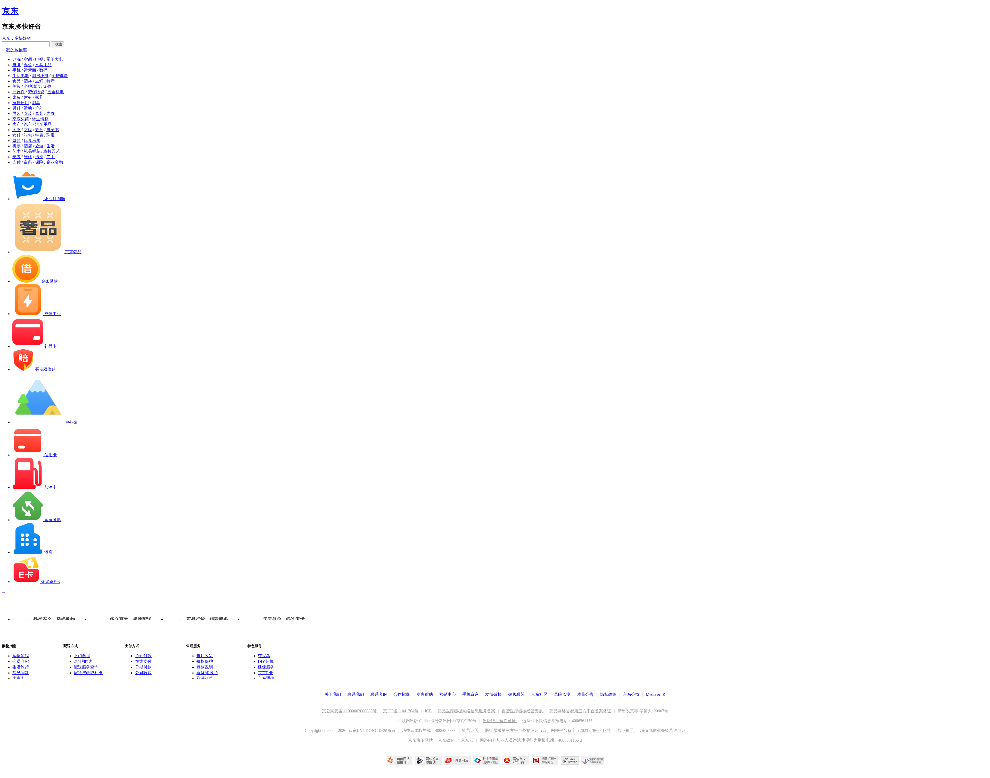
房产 (16, 124)
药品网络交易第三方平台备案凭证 (580, 711)
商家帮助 (424, 694)
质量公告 (585, 694)
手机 (16, 70)
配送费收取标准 (88, 673)
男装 (16, 113)
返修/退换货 (207, 673)
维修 (28, 157)
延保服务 (266, 667)
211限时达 (83, 661)
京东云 (467, 740)
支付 (16, 162)
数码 (43, 70)
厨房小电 (40, 75)
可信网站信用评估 (399, 760)
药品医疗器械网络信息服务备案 (467, 711)
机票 (16, 146)
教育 (39, 130)
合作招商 (401, 694)
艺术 (16, 151)
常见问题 (20, 673)
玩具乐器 (32, 140)
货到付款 (143, 656)
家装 (16, 97)
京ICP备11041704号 (401, 711)
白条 (28, 162)
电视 (39, 59)
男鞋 (16, 108)
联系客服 (378, 694)
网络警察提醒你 (428, 760)
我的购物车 (16, 50)
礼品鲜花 (32, 151)
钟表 (39, 135)
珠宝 (50, 135)
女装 (28, 113)
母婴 (16, 140)
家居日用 (20, 102)
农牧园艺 (51, 151)
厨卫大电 (54, 59)
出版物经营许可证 (500, 720)
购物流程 (20, 656)
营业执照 (626, 730)
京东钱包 (447, 740)
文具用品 (43, 65)
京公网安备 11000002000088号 (350, 711)
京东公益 (631, 694)
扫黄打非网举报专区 (545, 760)
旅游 (39, 146)
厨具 (36, 102)
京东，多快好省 (16, 38)
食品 (16, 81)
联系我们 (356, 694)
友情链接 (493, 694)
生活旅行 (20, 667)
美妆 (16, 86)
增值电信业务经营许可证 (663, 730)
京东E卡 (265, 673)
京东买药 (20, 119)
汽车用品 (43, 124)
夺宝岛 (264, 656)
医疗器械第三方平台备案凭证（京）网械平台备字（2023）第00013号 (548, 730)
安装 (16, 157)
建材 (28, 97)
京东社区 (539, 694)
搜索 (57, 44)
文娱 (28, 130)
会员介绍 (20, 661)
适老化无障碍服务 (570, 760)
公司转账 (143, 673)
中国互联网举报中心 (486, 760)
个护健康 (60, 75)
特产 (50, 81)
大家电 (18, 678)
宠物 (47, 86)
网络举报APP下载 (515, 760)
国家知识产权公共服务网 (592, 760)
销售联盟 (516, 694)
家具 (39, 97)
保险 (39, 162)
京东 (10, 10)
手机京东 (470, 694)
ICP (428, 711)
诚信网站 (457, 760)
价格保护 (204, 661)
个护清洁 (32, 86)
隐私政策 (608, 694)
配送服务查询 (86, 667)
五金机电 (55, 92)
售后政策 (204, 656)
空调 (28, 59)
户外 (39, 108)
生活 (50, 146)
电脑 (16, 65)
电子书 (52, 130)
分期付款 (143, 667)
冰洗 (16, 59)
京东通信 (266, 678)
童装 (39, 113)
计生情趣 (40, 119)
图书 (16, 130)
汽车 (28, 124)
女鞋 (16, 135)
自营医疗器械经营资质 (523, 711)
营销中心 (447, 694)
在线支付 (143, 661)
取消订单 (204, 678)
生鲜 (39, 81)
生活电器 (20, 75)
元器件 (18, 92)
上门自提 (82, 656)
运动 (28, 108)
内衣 (50, 113)
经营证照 (471, 730)
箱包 (28, 135)
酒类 (28, 81)
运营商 (30, 70)
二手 (50, 157)
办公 (28, 65)
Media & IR (655, 694)
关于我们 (333, 694)
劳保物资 (36, 92)
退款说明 (204, 667)
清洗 (39, 157)
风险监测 (562, 694)
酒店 (28, 146)
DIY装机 (266, 661)
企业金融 (54, 162)
